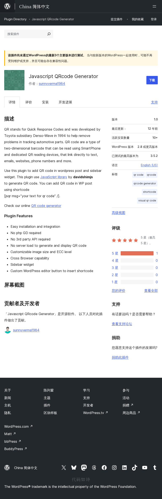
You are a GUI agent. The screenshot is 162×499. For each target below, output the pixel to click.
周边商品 (131, 413)
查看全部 (151, 290)
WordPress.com (18, 426)
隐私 (7, 413)
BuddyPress (15, 449)
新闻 (7, 398)
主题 (47, 398)
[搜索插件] (49, 34)
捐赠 (128, 405)
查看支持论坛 (122, 324)
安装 (45, 102)
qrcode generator (145, 183)
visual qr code (147, 200)
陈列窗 (49, 390)
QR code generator (46, 206)
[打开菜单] (155, 6)
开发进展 (65, 102)
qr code (138, 174)
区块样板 (50, 413)
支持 (154, 102)
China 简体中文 (25, 468)
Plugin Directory (15, 19)
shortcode (149, 191)
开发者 (88, 405)
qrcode (151, 174)
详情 (12, 102)
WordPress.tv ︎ (95, 413)
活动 (126, 398)
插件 (47, 405)
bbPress (12, 441)
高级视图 (118, 212)
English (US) (149, 165)
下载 (152, 80)
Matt (10, 434)
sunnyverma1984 (52, 83)
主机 (7, 405)
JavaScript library (53, 177)
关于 (7, 390)
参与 (126, 390)
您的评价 (118, 290)
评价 (28, 102)
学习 (86, 390)
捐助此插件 (120, 357)
